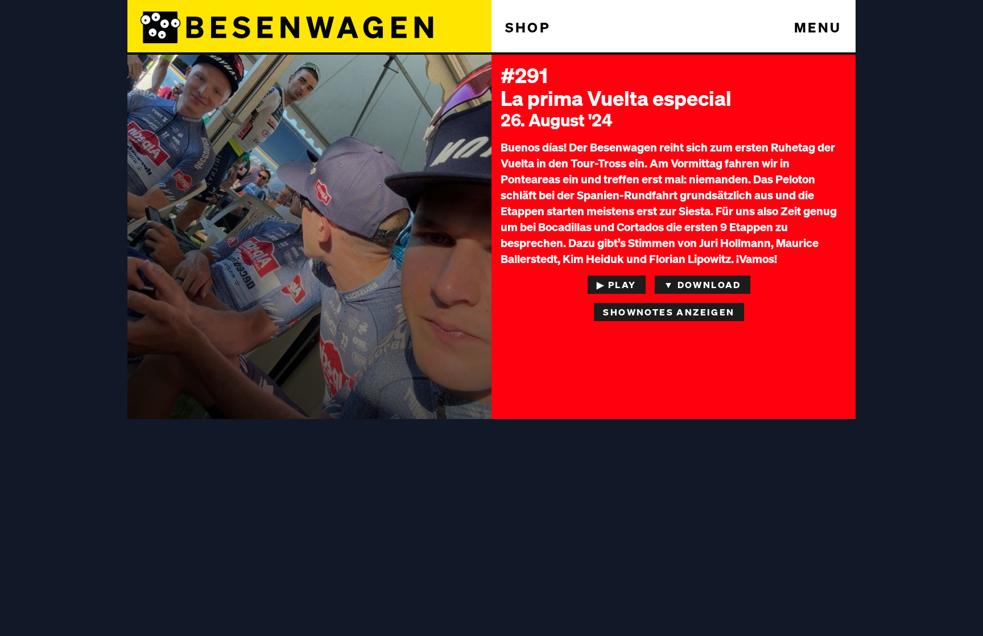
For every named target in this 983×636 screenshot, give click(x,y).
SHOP (528, 27)
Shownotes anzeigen (668, 312)
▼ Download (702, 284)
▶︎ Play (616, 284)
